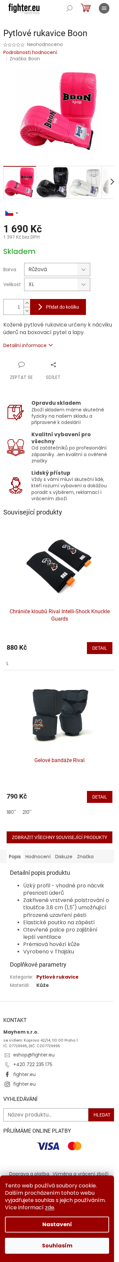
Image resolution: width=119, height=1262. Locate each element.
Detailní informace (25, 345)
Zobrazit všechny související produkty (59, 837)
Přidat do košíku (62, 307)
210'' (26, 812)
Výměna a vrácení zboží (80, 1174)
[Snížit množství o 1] (26, 311)
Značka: (25, 58)
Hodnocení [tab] (38, 856)
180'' (11, 812)
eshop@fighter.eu (34, 1055)
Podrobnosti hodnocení (30, 52)
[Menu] (104, 8)
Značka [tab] (85, 856)
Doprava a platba (29, 1174)
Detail (99, 648)
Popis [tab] (15, 856)
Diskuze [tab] (63, 856)
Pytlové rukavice (57, 977)
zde (49, 1207)
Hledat (102, 1114)
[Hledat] (69, 8)
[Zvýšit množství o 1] (26, 303)
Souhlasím (57, 1245)
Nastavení (57, 1224)
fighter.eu (24, 1074)
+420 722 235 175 (32, 1064)
